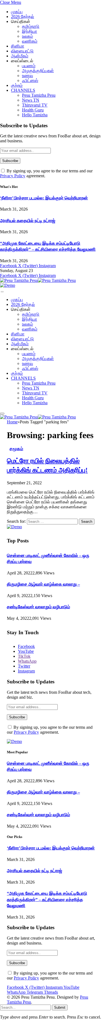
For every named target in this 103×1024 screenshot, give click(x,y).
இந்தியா (29, 31)
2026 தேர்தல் (22, 16)
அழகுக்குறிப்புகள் (38, 70)
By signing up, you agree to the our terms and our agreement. (50, 729)
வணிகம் (29, 41)
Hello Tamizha (35, 115)
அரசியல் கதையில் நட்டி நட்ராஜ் (27, 220)
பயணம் (28, 65)
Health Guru (33, 110)
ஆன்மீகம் (19, 56)
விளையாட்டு (22, 51)
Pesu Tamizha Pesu (38, 95)
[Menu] (2, 291)
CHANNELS (23, 90)
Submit (59, 1007)
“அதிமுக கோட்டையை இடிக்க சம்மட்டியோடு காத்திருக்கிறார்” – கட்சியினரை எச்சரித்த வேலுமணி (47, 899)
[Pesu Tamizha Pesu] (38, 280)
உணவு (27, 75)
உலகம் (27, 36)
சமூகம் (16, 448)
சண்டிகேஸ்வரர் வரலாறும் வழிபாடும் (38, 606)
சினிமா (17, 46)
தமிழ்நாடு (30, 26)
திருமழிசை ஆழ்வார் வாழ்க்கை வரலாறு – (43, 584)
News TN (30, 100)
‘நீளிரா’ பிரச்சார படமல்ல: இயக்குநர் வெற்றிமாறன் (44, 198)
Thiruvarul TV (35, 105)
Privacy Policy (12, 175)
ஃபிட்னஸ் (30, 80)
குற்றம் (17, 85)
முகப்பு (17, 11)
